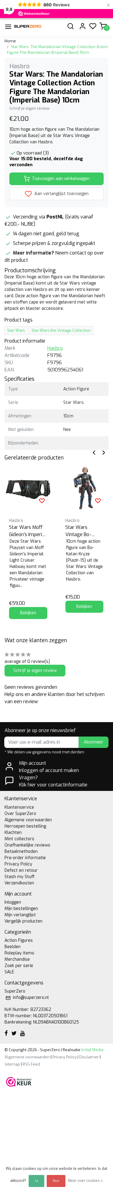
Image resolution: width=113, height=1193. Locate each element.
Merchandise (17, 959)
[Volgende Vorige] (103, 452)
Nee (56, 1181)
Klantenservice (19, 807)
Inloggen (13, 902)
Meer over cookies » (85, 1180)
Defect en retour (21, 870)
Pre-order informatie (25, 858)
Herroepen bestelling (25, 826)
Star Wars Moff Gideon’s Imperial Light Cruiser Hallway (27, 531)
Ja (36, 1181)
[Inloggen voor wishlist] (41, 500)
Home (10, 41)
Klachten (13, 832)
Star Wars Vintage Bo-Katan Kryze (78, 531)
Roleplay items (19, 953)
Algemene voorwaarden (28, 820)
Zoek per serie (19, 966)
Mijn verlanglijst (20, 915)
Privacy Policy (18, 864)
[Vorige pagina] (94, 452)
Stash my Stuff (20, 877)
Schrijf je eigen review (29, 108)
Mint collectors (19, 839)
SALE (9, 972)
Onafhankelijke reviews (27, 845)
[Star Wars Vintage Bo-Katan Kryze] (84, 487)
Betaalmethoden (21, 851)
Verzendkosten (19, 883)
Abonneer (93, 742)
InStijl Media (91, 1049)
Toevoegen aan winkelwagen (60, 179)
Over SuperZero (20, 813)
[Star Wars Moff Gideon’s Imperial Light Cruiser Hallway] (28, 487)
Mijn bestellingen (21, 908)
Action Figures (19, 940)
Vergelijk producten (23, 921)
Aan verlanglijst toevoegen (61, 194)
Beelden (12, 947)
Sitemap (12, 1064)
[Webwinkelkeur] (19, 1081)
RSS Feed (31, 1064)
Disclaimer (89, 1057)
